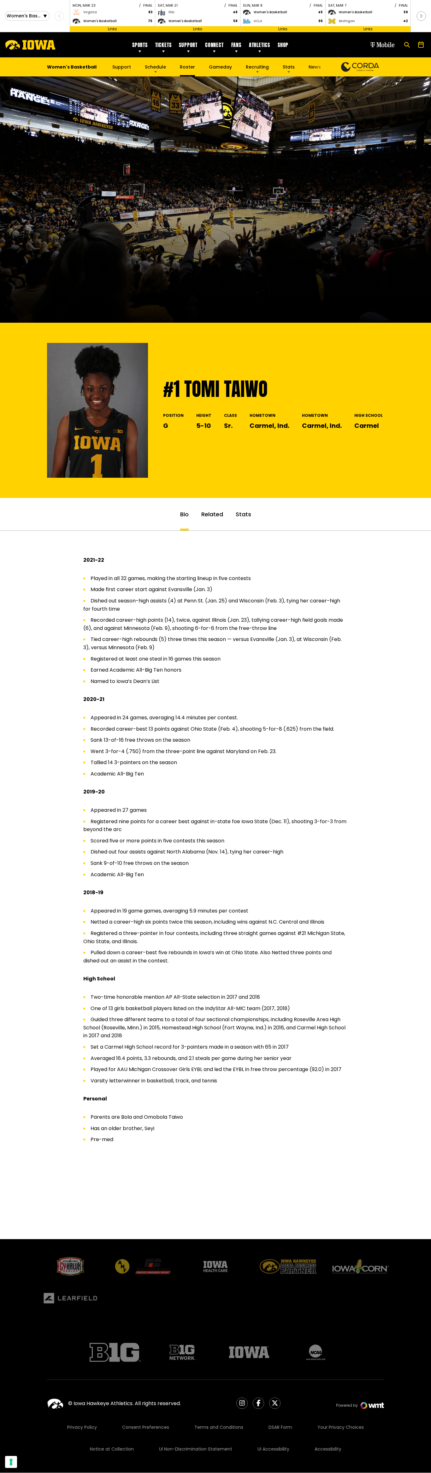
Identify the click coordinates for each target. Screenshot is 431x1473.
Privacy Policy (82, 1427)
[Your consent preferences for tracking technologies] (11, 1462)
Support (188, 45)
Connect (214, 45)
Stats (289, 67)
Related (212, 514)
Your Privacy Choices (340, 1427)
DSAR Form (280, 1427)
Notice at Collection (112, 1449)
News (315, 67)
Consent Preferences (145, 1427)
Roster (187, 67)
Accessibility (328, 1449)
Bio (184, 514)
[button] (421, 16)
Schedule (155, 67)
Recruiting (257, 67)
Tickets (163, 45)
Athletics (259, 45)
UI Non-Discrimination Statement (195, 1449)
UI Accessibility (273, 1449)
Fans (236, 45)
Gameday (220, 67)
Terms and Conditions (218, 1427)
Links (112, 29)
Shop (283, 45)
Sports (140, 45)
